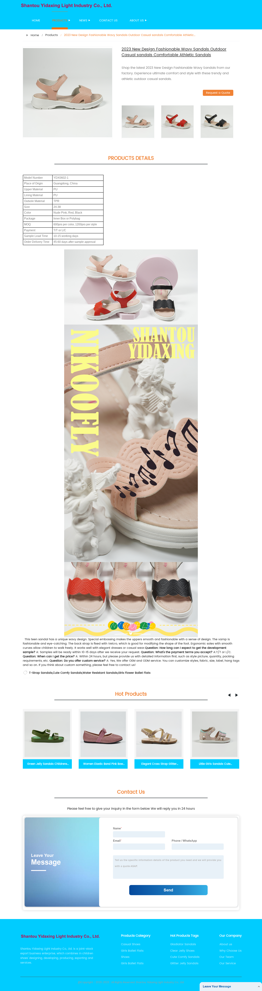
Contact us (108, 20)
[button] (229, 695)
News (83, 20)
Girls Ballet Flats (132, 951)
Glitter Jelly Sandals (184, 963)
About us (137, 20)
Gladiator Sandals (183, 944)
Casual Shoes (130, 944)
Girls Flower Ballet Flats (134, 673)
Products (59, 20)
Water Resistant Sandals (100, 673)
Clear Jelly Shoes (182, 951)
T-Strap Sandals (40, 673)
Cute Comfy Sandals (67, 673)
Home (36, 20)
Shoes (125, 957)
